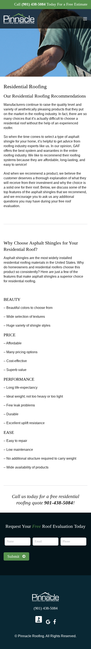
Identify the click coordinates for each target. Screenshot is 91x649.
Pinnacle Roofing (45, 596)
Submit (13, 556)
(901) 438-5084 (34, 4)
